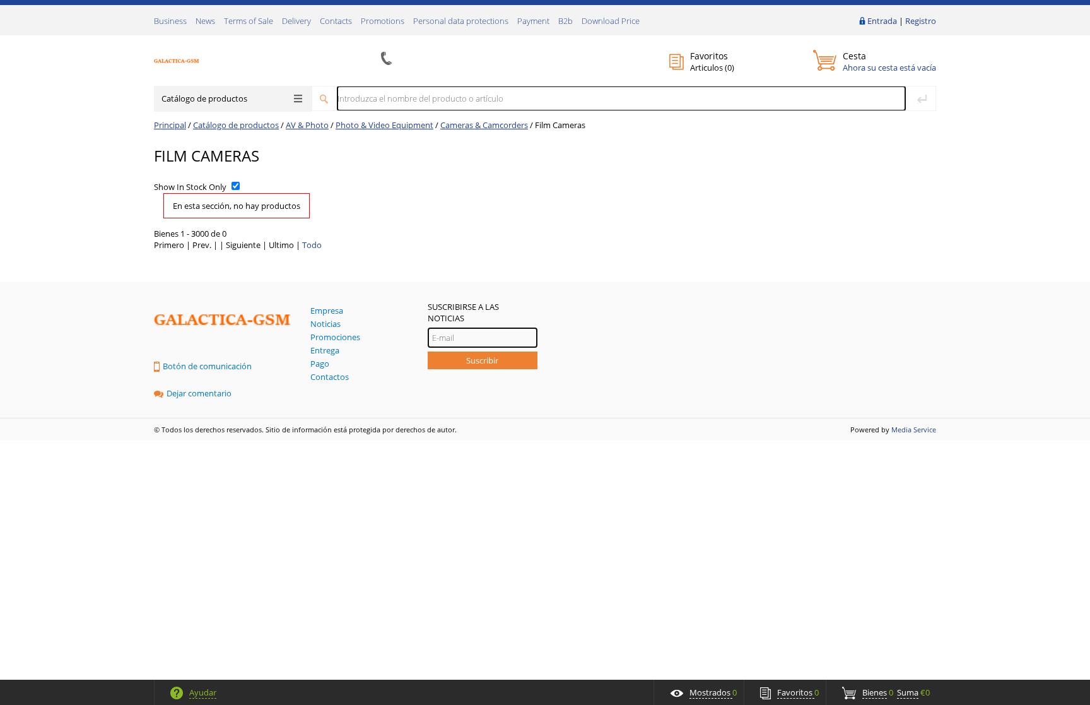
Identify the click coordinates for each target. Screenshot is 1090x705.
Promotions (382, 21)
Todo (312, 245)
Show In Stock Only (190, 187)
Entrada (882, 21)
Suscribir (482, 360)
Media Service (913, 429)
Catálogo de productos (204, 98)
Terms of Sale (248, 21)
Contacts (336, 21)
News (205, 21)
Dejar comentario (199, 393)
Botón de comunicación (207, 366)
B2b (565, 21)
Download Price (611, 21)
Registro (920, 21)
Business (170, 21)
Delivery (296, 21)
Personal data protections (460, 21)
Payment (533, 21)
